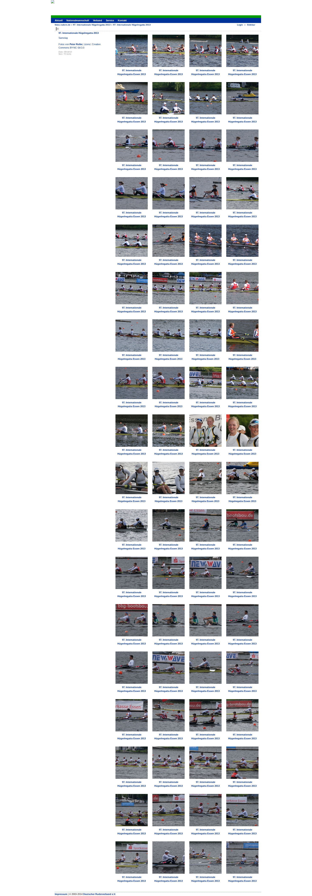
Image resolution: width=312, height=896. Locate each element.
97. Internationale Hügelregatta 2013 (92, 25)
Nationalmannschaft (77, 20)
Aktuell (59, 20)
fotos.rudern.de (62, 25)
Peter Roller (76, 44)
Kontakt (122, 20)
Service (110, 20)
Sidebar (251, 25)
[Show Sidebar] (57, 28)
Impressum (61, 894)
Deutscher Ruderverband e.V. (99, 894)
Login (240, 25)
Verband (97, 20)
